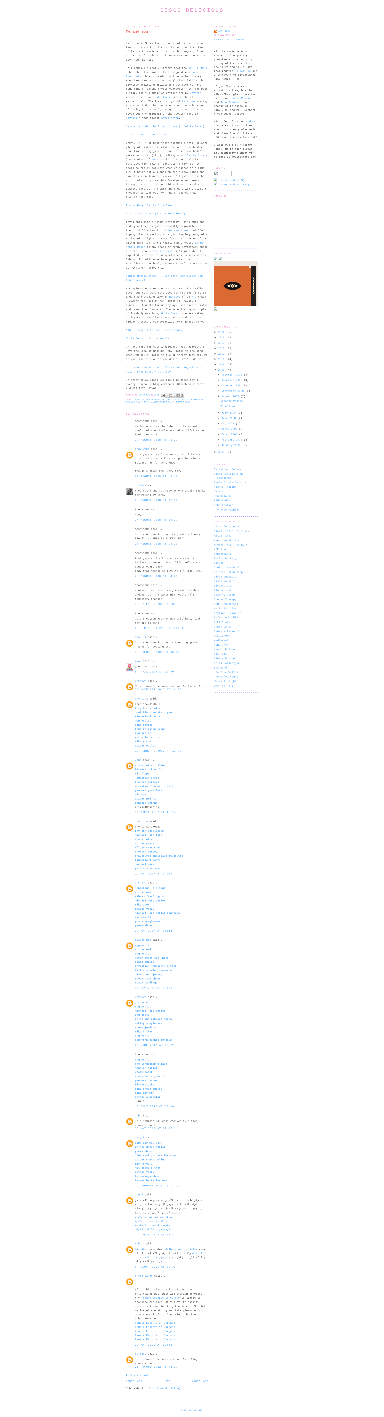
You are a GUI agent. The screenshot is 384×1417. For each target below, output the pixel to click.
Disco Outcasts (225, 576)
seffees (140, 1353)
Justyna (140, 485)
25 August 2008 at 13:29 (156, 544)
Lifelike (188, 101)
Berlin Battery (225, 558)
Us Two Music (198, 68)
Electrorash (223, 590)
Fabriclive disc (160, 251)
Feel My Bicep (224, 595)
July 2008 (229, 412)
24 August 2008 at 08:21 (156, 520)
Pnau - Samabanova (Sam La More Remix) (155, 213)
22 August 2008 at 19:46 (156, 476)
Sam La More (195, 155)
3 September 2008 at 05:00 (158, 604)
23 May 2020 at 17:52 (153, 1344)
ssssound (220, 667)
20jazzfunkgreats (227, 526)
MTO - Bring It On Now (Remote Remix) (155, 330)
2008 (222, 370)
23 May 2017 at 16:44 (153, 930)
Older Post (200, 1381)
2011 (222, 353)
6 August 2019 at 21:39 (155, 1266)
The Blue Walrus (226, 672)
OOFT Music (222, 622)
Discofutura (223, 585)
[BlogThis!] (171, 396)
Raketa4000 (222, 635)
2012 (222, 348)
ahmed (139, 1194)
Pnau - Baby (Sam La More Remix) (151, 205)
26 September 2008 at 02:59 (159, 628)
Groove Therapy (225, 599)
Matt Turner (163, 97)
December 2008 (232, 374)
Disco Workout (224, 581)
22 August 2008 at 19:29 (156, 440)
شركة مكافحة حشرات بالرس (153, 1216)
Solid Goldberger (227, 663)
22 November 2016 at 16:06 (158, 689)
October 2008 (231, 385)
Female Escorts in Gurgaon (161, 1297)
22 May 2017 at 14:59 (153, 873)
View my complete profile (229, 39)
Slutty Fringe (224, 658)
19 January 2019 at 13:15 (157, 1185)
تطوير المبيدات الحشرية (152, 1225)
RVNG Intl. (222, 645)
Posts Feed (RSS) (230, 180)
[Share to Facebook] (178, 396)
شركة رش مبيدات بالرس (151, 1221)
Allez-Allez (223, 535)
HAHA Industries (226, 604)
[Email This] (167, 396)
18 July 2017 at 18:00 (154, 1106)
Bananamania (223, 554)
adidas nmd (143, 939)
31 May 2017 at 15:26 (153, 988)
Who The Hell (223, 686)
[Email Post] (162, 395)
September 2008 (233, 391)
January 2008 (231, 445)
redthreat (221, 640)
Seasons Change (231, 401)
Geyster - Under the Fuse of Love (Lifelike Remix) (165, 126)
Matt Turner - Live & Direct (147, 134)
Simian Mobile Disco (163, 402)
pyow (138, 661)
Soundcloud (222, 496)
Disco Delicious (192, 10)
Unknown (140, 681)
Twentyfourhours (226, 676)
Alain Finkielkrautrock (231, 531)
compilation (170, 118)
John (138, 759)
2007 (222, 452)
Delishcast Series (227, 469)
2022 (222, 332)
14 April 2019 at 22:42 (155, 1234)
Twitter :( (222, 491)
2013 (222, 343)
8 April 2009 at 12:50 (154, 671)
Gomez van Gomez (176, 230)
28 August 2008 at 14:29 (156, 576)
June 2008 (229, 418)
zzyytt (140, 1137)
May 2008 (228, 423)
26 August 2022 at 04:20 (156, 1366)
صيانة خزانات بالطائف (181, 1249)
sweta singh (144, 1275)
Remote (174, 296)
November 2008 (232, 380)
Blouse (219, 563)
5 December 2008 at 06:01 (157, 652)
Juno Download (230, 102)
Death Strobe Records (230, 482)
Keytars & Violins (227, 613)
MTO (194, 296)
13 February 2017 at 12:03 (158, 750)
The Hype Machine (227, 509)
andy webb (142, 449)
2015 (222, 337)
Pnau (155, 159)
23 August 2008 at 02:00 (156, 500)
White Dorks (170, 313)
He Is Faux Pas (225, 608)
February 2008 (232, 439)
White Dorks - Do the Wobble (147, 338)
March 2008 (230, 434)
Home (167, 1381)
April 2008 (230, 429)
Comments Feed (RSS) (233, 184)
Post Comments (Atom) (164, 1388)
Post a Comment (137, 1375)
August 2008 (231, 396)
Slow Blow (221, 654)
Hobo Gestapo (223, 505)
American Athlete (227, 540)
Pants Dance (223, 626)
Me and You (228, 406)
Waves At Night (225, 681)
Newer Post (134, 1381)
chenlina (141, 698)
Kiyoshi (131, 118)
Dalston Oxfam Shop (228, 572)
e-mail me (243, 71)
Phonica (246, 98)
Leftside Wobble (226, 617)
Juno (235, 98)
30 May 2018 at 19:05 (153, 1128)
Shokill (140, 637)
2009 (222, 364)
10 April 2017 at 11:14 (155, 812)
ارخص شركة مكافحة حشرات (152, 1229)
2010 (222, 359)
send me (250, 121)
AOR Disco (221, 549)
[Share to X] (175, 396)
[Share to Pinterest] (182, 396)
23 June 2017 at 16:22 (154, 1045)
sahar (139, 1243)
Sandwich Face (224, 649)
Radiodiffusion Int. (229, 631)
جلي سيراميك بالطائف (155, 1257)
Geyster (195, 93)
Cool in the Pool (227, 567)
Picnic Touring (225, 487)
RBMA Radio (222, 500)
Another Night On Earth (231, 544)
